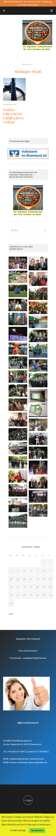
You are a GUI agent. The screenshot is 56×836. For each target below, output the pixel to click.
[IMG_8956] (18, 462)
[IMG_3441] (18, 277)
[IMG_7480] (38, 263)
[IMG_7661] (18, 319)
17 (11, 587)
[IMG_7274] (18, 348)
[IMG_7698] (18, 263)
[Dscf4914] (38, 380)
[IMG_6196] (38, 439)
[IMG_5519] (38, 365)
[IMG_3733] (38, 294)
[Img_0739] (38, 496)
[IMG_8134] (38, 425)
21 (37, 587)
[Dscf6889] (38, 351)
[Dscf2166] (18, 334)
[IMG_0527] (18, 404)
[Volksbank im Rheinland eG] (28, 157)
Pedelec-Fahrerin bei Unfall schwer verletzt (13, 116)
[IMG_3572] (38, 308)
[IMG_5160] (38, 453)
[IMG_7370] (38, 322)
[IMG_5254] (18, 362)
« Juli (10, 613)
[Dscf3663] (38, 279)
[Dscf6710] (18, 521)
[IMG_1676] (18, 376)
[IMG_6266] (18, 476)
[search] (45, 230)
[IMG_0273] (38, 336)
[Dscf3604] (18, 419)
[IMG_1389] (18, 434)
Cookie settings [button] (18, 830)
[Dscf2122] (38, 468)
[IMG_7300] (18, 448)
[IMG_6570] (38, 482)
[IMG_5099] (18, 305)
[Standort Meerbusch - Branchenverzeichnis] (37, 21)
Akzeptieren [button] (37, 830)
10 (11, 579)
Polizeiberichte (9, 104)
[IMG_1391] (38, 510)
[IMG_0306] (18, 291)
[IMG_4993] (38, 403)
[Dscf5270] (18, 505)
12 (24, 579)
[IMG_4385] (18, 390)
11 (18, 579)
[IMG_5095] (18, 490)
